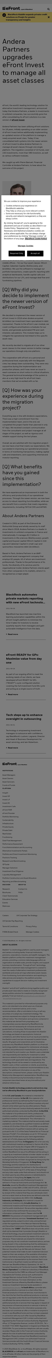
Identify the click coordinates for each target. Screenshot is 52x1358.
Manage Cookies (25, 246)
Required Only (16, 253)
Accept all (35, 253)
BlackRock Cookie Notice (36, 239)
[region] (26, 227)
